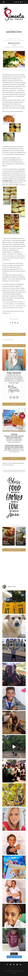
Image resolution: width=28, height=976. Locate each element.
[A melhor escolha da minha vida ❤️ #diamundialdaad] (14, 939)
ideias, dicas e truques (11, 40)
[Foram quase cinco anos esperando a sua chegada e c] (14, 843)
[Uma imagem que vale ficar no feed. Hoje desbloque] (14, 746)
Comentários (14, 319)
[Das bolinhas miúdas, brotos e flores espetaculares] (14, 795)
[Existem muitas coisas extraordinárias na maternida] (14, 674)
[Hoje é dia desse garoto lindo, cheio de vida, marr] (14, 650)
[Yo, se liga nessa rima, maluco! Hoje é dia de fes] (14, 698)
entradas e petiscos (14, 38)
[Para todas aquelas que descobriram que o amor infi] (14, 722)
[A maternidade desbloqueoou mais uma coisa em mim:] (14, 602)
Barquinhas (14, 43)
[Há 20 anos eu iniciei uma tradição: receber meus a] (14, 770)
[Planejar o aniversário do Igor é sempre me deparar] (14, 867)
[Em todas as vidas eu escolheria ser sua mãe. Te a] (14, 891)
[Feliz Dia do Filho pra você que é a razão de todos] (14, 915)
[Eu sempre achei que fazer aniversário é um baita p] (14, 819)
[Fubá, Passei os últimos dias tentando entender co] (14, 626)
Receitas (21, 40)
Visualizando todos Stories (19, 526)
